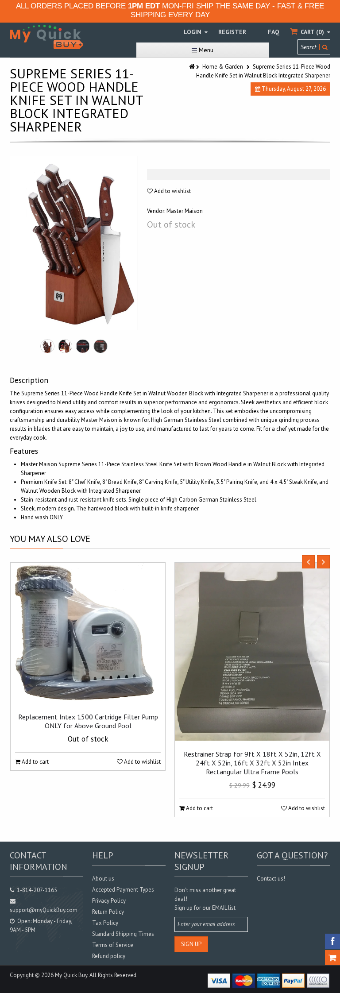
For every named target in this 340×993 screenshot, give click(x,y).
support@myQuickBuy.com (43, 910)
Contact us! (271, 878)
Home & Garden (222, 66)
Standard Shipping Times (123, 934)
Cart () (312, 32)
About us (103, 878)
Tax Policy (105, 923)
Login (193, 32)
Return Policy (108, 912)
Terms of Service (112, 945)
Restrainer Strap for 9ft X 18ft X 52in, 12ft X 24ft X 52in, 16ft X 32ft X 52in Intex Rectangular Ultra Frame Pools (252, 763)
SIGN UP (191, 944)
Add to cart (34, 761)
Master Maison (184, 211)
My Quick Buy (71, 975)
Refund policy (108, 956)
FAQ (273, 32)
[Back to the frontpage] (192, 66)
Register (232, 32)
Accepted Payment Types (123, 889)
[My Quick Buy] (46, 37)
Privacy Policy (109, 900)
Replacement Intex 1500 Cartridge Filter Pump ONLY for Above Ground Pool (88, 721)
